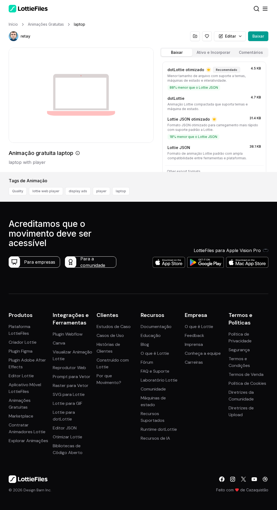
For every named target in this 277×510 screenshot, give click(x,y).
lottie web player (46, 191)
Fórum (147, 362)
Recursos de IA (155, 438)
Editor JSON (65, 428)
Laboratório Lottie (159, 380)
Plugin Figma (20, 351)
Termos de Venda (246, 374)
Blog (145, 344)
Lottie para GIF (67, 403)
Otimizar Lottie (67, 437)
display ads (78, 191)
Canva (59, 343)
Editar (230, 36)
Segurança (239, 350)
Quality (17, 191)
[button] (13, 36)
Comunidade (153, 389)
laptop (121, 191)
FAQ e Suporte (155, 371)
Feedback (194, 335)
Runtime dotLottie (159, 429)
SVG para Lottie (69, 394)
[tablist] (214, 52)
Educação (151, 335)
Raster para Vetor (70, 385)
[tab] (176, 52)
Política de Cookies (247, 383)
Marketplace (21, 416)
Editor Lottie (21, 376)
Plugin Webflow (68, 334)
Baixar (258, 36)
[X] (243, 479)
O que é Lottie (155, 353)
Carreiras (194, 362)
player (101, 191)
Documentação (156, 326)
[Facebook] (222, 479)
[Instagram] (232, 479)
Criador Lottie (23, 342)
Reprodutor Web (69, 367)
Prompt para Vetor (71, 376)
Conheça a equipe (203, 353)
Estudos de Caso (114, 326)
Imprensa (194, 344)
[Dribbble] (265, 479)
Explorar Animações (28, 440)
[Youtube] (254, 479)
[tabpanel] (214, 115)
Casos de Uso (110, 335)
